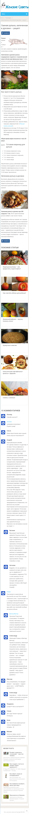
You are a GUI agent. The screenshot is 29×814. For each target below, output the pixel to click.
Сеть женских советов (10, 812)
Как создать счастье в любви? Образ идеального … (17, 765)
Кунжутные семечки (10, 345)
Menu (3, 14)
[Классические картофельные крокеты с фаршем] (14, 362)
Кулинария (8, 18)
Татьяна (9, 421)
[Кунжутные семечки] (14, 336)
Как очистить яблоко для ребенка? (14, 293)
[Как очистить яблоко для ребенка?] (14, 284)
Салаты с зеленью (9, 397)
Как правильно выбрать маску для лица (17, 784)
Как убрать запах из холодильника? (16, 774)
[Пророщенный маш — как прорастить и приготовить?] (14, 258)
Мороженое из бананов (17, 795)
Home (2, 18)
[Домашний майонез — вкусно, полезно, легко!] (14, 310)
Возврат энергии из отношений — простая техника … (16, 754)
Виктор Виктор (13, 614)
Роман (9, 591)
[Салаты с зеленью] (14, 388)
